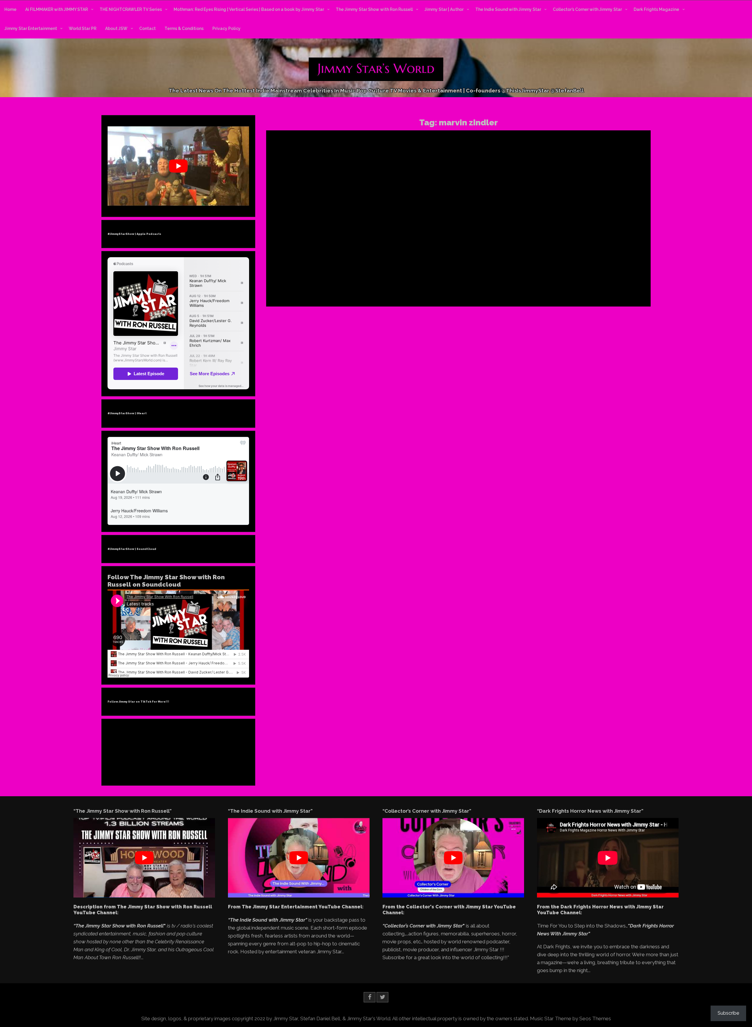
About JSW (116, 28)
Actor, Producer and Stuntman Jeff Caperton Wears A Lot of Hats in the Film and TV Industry (583, 163)
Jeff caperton (530, 270)
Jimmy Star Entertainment (30, 28)
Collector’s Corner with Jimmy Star (587, 9)
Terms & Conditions (184, 28)
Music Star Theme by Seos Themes (570, 1018)
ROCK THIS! (525, 244)
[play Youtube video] (178, 166)
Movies (605, 263)
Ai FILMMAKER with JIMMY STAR (56, 9)
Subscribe (728, 1013)
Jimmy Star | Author (444, 9)
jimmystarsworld (559, 270)
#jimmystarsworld (527, 263)
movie (608, 270)
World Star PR (82, 28)
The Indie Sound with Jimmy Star (508, 9)
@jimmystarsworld (561, 263)
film (514, 270)
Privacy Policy (226, 28)
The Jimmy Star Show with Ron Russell (374, 9)
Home (10, 9)
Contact (147, 28)
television (624, 270)
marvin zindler (588, 270)
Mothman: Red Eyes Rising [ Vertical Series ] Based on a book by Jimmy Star (249, 9)
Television (621, 263)
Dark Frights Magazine (656, 9)
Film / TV (588, 263)
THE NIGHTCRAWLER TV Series (131, 9)
